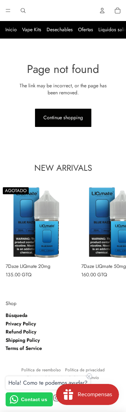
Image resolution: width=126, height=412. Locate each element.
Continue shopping (63, 117)
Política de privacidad (85, 370)
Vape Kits (31, 29)
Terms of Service (24, 348)
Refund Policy (21, 331)
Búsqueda (16, 315)
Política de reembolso (41, 370)
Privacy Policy (21, 323)
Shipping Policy (23, 340)
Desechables (60, 29)
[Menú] (8, 10)
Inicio (11, 29)
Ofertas (85, 29)
